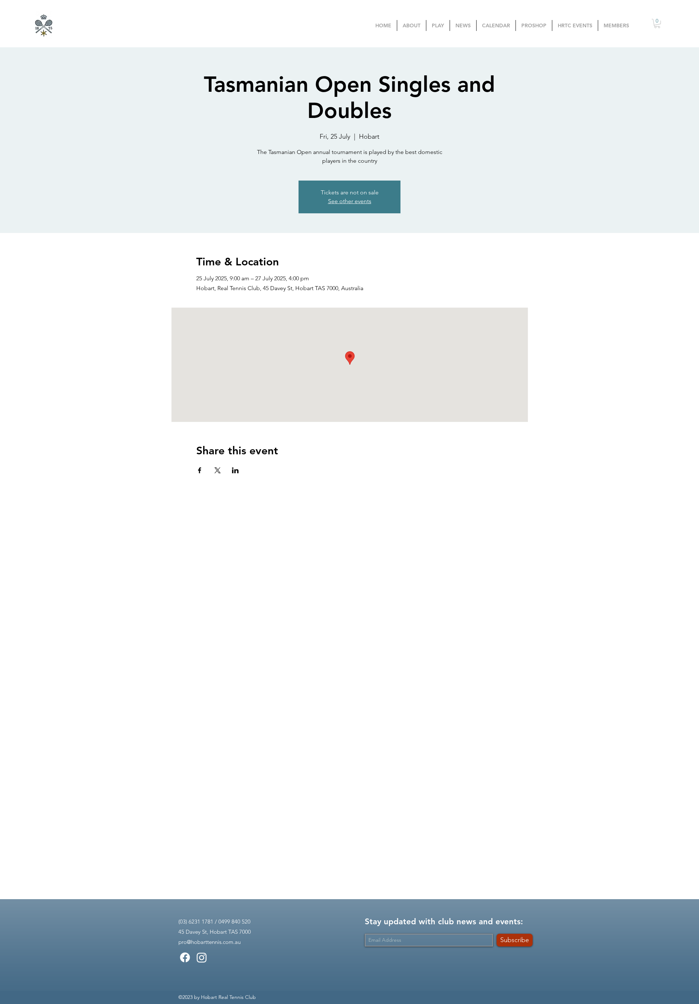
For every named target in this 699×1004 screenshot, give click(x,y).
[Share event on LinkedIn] (235, 470)
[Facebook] (184, 957)
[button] (438, 25)
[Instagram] (201, 957)
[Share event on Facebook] (199, 470)
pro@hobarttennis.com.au (209, 941)
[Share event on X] (217, 470)
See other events (349, 201)
